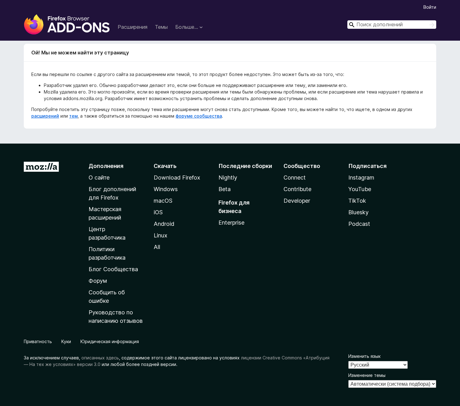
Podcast (359, 224)
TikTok (357, 200)
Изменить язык (364, 356)
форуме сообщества (199, 116)
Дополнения (106, 166)
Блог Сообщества (113, 269)
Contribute (297, 189)
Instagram (361, 177)
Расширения (132, 27)
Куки (66, 341)
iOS (158, 212)
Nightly (227, 177)
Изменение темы (367, 375)
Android (164, 224)
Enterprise (231, 222)
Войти (429, 7)
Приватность (38, 341)
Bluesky (358, 212)
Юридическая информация (109, 341)
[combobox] (391, 24)
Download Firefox (177, 177)
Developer (297, 200)
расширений (45, 116)
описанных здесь (100, 357)
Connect (295, 177)
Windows (166, 189)
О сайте (99, 177)
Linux (160, 235)
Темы (161, 27)
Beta (224, 189)
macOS (163, 200)
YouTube (359, 189)
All (157, 247)
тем (73, 116)
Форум (98, 280)
